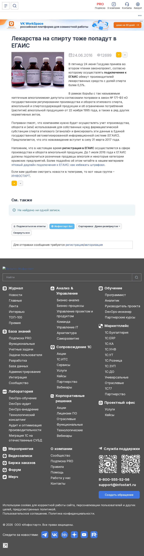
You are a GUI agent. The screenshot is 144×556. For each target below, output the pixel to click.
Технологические (70, 430)
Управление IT (67, 327)
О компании (61, 449)
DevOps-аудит (20, 404)
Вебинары (64, 387)
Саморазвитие (68, 338)
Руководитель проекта (122, 306)
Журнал (15, 288)
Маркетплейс (116, 326)
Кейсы (61, 376)
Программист (115, 295)
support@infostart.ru (117, 485)
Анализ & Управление (67, 290)
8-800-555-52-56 (114, 479)
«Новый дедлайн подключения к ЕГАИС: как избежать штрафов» (57, 165)
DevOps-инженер (118, 312)
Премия (15, 323)
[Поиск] (14, 5)
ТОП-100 (15, 317)
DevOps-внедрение (23, 409)
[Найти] (136, 277)
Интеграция (18, 377)
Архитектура (67, 333)
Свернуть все (21, 232)
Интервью (17, 312)
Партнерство (67, 381)
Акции (61, 354)
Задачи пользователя (25, 355)
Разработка (18, 360)
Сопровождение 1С (73, 347)
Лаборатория (20, 391)
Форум (14, 470)
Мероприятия (20, 449)
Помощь (57, 472)
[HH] (64, 534)
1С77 (108, 388)
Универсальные (116, 377)
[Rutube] (93, 534)
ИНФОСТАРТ (20, 176)
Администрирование (25, 372)
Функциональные (22, 344)
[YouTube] (84, 534)
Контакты (58, 483)
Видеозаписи (20, 456)
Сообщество (18, 383)
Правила (57, 467)
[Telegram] (44, 534)
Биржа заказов (21, 463)
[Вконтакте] (54, 534)
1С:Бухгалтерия (116, 332)
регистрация (74, 245)
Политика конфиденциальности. (71, 513)
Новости (15, 295)
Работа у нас (61, 478)
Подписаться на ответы (31, 226)
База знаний (19, 331)
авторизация (93, 245)
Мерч (13, 477)
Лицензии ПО (67, 413)
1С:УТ (109, 355)
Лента (13, 306)
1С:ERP (110, 338)
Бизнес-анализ (68, 300)
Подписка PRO (20, 338)
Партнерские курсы (120, 317)
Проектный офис (119, 402)
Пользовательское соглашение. (25, 513)
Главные (15, 300)
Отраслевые (66, 419)
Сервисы (63, 365)
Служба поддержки (122, 449)
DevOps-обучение (23, 398)
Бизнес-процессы (70, 306)
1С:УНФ (110, 349)
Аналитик (112, 300)
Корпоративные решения (70, 398)
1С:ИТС (62, 359)
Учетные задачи (21, 349)
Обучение (113, 288)
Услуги (62, 370)
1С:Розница (113, 360)
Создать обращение (119, 495)
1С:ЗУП (110, 366)
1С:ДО (109, 372)
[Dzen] (74, 534)
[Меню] (5, 5)
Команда (63, 321)
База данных (18, 366)
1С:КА (109, 344)
